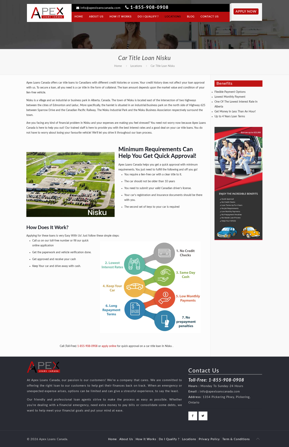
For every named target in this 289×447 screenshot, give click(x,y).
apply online (109, 346)
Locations (136, 66)
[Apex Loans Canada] (47, 13)
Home (118, 66)
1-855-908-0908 (149, 7)
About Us (126, 439)
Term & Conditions (236, 439)
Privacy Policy (209, 439)
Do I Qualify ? (169, 439)
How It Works (146, 439)
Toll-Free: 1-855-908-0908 (216, 380)
